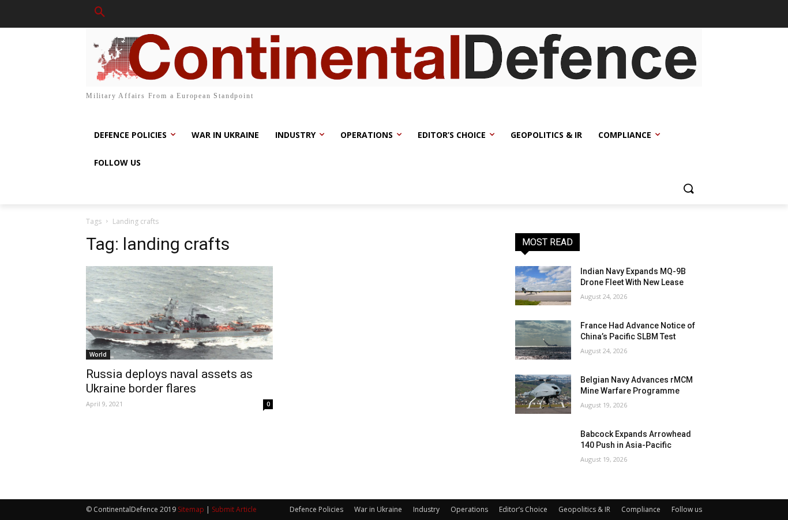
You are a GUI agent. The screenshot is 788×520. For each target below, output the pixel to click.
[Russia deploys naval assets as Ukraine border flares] (179, 313)
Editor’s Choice (523, 509)
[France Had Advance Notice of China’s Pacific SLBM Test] (543, 340)
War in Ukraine (378, 509)
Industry (426, 509)
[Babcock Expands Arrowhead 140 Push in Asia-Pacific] (543, 448)
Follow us (686, 509)
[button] (100, 14)
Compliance (641, 509)
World (98, 354)
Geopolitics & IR (584, 509)
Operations (469, 509)
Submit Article (234, 509)
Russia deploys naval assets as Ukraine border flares (169, 381)
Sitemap (191, 509)
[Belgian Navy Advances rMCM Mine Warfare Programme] (543, 394)
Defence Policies (316, 509)
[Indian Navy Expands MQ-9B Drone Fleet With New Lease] (543, 285)
